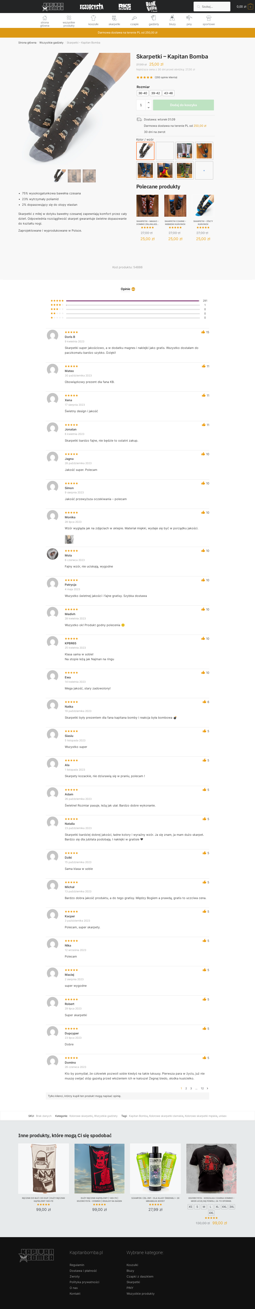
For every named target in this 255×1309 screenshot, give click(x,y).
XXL (224, 1206)
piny (189, 24)
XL (217, 1206)
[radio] (142, 93)
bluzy (172, 24)
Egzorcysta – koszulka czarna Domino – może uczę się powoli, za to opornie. (211, 1199)
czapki (134, 24)
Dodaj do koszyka (183, 105)
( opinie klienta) (166, 77)
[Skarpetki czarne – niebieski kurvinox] (175, 206)
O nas (74, 1288)
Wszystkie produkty (141, 1293)
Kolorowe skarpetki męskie (201, 1115)
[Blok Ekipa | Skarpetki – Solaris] (165, 170)
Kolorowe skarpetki (81, 1115)
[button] (74, 121)
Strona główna (27, 42)
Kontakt (75, 1293)
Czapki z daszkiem (140, 1276)
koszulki (93, 24)
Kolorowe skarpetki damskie (166, 1115)
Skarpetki (133, 1282)
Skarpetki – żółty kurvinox (203, 222)
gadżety (154, 24)
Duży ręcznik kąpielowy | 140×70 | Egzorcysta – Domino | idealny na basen (99, 1199)
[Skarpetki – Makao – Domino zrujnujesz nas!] (147, 206)
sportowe (209, 24)
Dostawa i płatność (83, 1271)
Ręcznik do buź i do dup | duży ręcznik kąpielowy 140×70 (43, 1199)
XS (190, 1206)
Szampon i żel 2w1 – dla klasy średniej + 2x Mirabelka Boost (155, 1199)
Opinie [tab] (125, 289)
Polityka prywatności (84, 1282)
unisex (223, 1115)
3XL (231, 1206)
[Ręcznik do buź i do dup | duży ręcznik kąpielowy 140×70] (43, 1168)
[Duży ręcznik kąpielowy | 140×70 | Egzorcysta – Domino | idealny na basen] (99, 1168)
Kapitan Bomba (138, 1115)
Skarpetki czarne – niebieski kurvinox (175, 222)
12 (202, 1088)
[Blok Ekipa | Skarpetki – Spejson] (145, 170)
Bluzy (130, 1271)
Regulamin (77, 1265)
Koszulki (132, 1265)
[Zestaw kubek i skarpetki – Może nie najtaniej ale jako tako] (184, 151)
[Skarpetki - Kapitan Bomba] (145, 151)
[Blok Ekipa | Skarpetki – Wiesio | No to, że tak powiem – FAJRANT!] (204, 151)
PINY (130, 1288)
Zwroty (75, 1276)
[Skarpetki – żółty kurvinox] (203, 206)
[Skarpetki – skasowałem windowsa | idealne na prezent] (184, 170)
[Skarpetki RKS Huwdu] (165, 151)
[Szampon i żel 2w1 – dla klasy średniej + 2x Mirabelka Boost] (155, 1168)
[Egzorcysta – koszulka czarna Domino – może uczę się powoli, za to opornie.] (211, 1168)
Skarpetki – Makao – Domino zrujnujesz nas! (147, 223)
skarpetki (114, 24)
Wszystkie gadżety (51, 42)
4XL (211, 1213)
